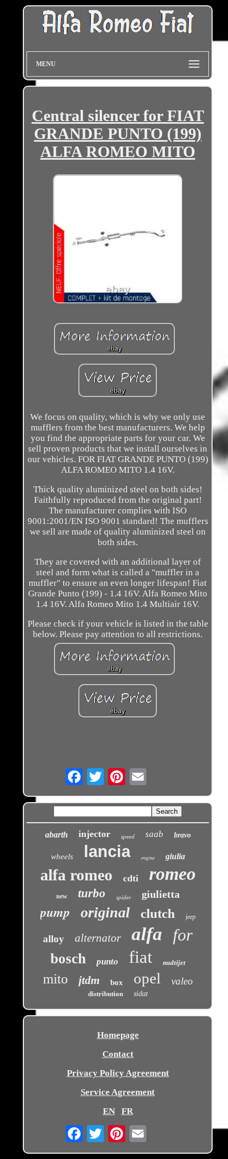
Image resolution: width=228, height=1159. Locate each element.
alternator (98, 938)
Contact (118, 1054)
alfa (146, 934)
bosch (68, 959)
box (116, 982)
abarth (56, 834)
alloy (53, 938)
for (182, 934)
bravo (182, 835)
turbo (92, 893)
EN (109, 1111)
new (61, 896)
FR (127, 1111)
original (105, 912)
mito (55, 979)
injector (94, 834)
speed (128, 836)
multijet (174, 963)
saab (154, 834)
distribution (105, 994)
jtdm (89, 980)
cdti (130, 878)
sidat (141, 994)
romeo (172, 874)
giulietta (161, 894)
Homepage (118, 1035)
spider (123, 897)
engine (148, 857)
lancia (107, 851)
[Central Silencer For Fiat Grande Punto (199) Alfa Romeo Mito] (117, 240)
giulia (175, 856)
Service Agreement (118, 1092)
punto (107, 961)
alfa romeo (76, 875)
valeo (182, 981)
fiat (140, 957)
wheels (62, 856)
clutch (158, 913)
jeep (191, 917)
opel (147, 978)
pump (55, 912)
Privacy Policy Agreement (118, 1073)
